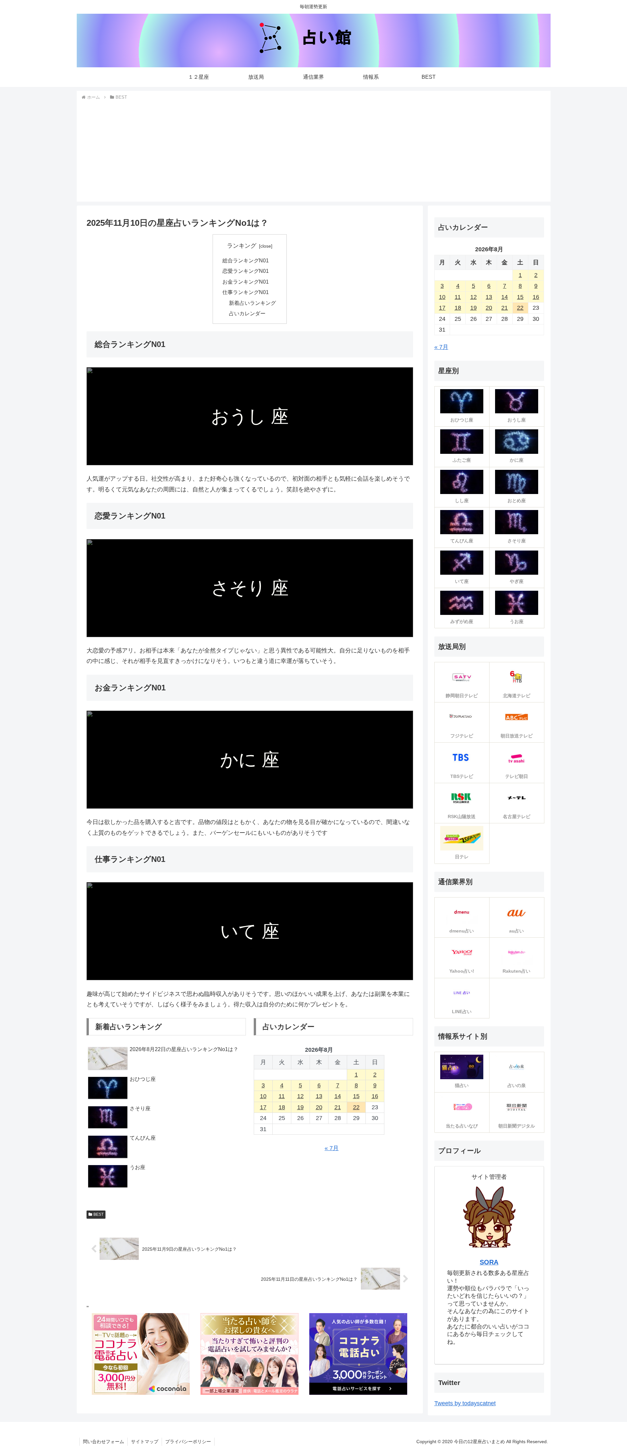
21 (337, 1107)
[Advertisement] (313, 150)
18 (282, 1107)
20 (319, 1107)
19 (300, 1107)
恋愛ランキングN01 (245, 271)
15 (356, 1096)
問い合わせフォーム (103, 1441)
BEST (98, 1214)
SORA (489, 1262)
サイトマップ (144, 1441)
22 (356, 1107)
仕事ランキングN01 (245, 292)
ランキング (241, 245)
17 (263, 1107)
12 (300, 1096)
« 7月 (332, 1148)
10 (263, 1096)
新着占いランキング (252, 303)
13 (319, 1096)
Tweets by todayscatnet (465, 1403)
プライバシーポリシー (188, 1441)
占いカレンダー (247, 313)
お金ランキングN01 (245, 282)
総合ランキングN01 (245, 260)
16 (375, 1096)
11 (282, 1096)
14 (337, 1096)
